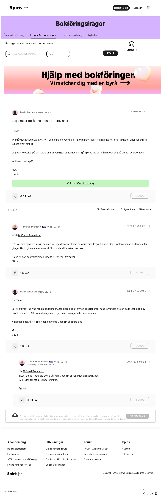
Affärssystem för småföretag (22, 459)
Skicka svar (137, 416)
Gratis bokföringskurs (56, 448)
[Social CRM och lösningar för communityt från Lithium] (150, 492)
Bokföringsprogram (16, 448)
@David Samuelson (30, 235)
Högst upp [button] (12, 491)
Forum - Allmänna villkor (96, 448)
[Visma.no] (19, 8)
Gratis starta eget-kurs (57, 454)
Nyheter (92, 35)
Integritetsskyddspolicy (95, 454)
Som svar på (40, 364)
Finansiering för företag (19, 464)
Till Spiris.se (128, 454)
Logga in (137, 7)
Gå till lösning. (85, 183)
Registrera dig (121, 7)
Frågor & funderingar (43, 35)
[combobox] (35, 54)
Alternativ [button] (110, 54)
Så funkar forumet (93, 459)
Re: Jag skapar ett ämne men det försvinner (29, 43)
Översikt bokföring (14, 35)
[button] (149, 111)
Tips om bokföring (72, 35)
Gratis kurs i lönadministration (61, 459)
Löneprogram (13, 454)
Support (126, 448)
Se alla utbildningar (55, 464)
